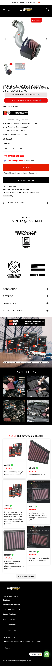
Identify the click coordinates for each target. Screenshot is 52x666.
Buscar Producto (9, 614)
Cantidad (6, 143)
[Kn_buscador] (26, 113)
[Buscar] (8, 9)
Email (7, 648)
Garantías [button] (9, 303)
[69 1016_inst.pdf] (26, 241)
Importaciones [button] (12, 310)
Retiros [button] (8, 296)
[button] (46, 39)
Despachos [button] (10, 289)
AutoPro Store (12, 660)
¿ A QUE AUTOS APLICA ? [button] (13, 203)
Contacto (6, 600)
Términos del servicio (11, 605)
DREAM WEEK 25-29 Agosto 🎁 (26, 3)
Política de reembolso (11, 609)
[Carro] (46, 9)
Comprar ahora (26, 181)
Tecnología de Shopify (24, 660)
